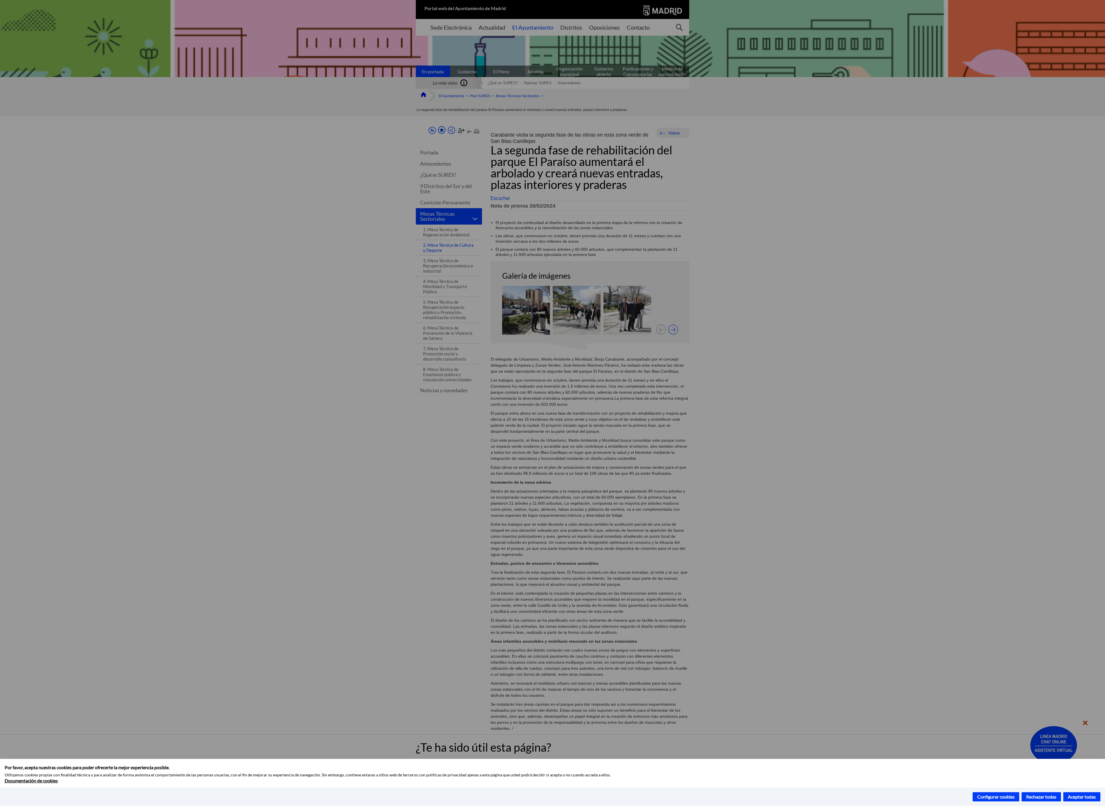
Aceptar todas (1082, 796)
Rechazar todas (1041, 796)
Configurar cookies (996, 796)
